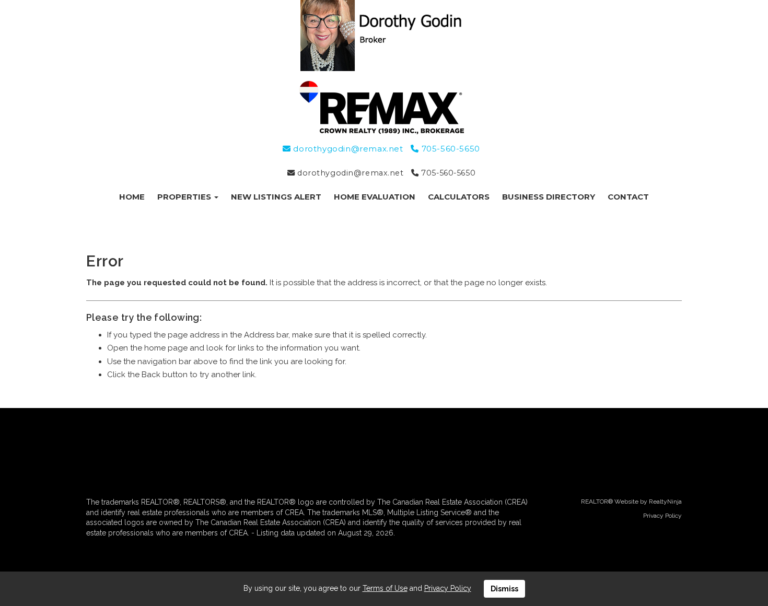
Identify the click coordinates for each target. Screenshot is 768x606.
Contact (628, 197)
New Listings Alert (276, 197)
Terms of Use (385, 588)
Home (132, 197)
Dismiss (504, 589)
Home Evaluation (374, 197)
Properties (185, 197)
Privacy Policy (662, 515)
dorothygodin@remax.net (347, 149)
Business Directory (548, 197)
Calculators (459, 197)
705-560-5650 (449, 149)
